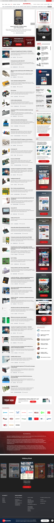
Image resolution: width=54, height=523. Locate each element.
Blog (3, 4)
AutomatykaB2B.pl (30, 507)
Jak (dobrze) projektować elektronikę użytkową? (20, 307)
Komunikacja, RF (16, 106)
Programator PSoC (14, 386)
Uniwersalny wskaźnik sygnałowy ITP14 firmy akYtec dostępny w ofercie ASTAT (23, 367)
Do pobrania (45, 4)
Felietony (14, 57)
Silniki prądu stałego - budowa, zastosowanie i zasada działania (40, 101)
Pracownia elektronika (17, 233)
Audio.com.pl (29, 499)
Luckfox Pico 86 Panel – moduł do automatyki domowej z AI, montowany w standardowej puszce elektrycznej (22, 278)
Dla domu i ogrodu (17, 194)
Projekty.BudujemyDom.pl (18, 500)
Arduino (14, 6)
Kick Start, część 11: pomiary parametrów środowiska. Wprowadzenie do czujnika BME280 (19, 28)
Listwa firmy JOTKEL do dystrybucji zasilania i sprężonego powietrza (22, 110)
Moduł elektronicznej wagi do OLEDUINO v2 (45, 63)
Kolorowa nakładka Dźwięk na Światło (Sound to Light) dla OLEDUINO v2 (44, 48)
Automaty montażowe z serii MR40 (17, 336)
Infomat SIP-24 (14, 207)
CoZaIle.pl (16, 501)
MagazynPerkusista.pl (31, 501)
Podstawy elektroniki (20, 34)
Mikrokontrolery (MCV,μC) (40, 92)
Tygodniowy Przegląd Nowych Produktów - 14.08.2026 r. (21, 168)
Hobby (15, 155)
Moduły (43, 50)
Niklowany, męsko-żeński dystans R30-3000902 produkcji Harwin (22, 71)
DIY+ (11, 4)
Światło (15, 184)
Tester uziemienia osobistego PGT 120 (18, 80)
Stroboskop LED (14, 149)
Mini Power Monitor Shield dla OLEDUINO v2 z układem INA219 (44, 53)
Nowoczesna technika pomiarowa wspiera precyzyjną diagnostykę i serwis (21, 288)
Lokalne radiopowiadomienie (16, 100)
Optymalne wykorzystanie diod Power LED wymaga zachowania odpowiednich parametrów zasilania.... (22, 220)
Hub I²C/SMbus (14, 258)
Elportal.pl (29, 509)
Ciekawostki (15, 116)
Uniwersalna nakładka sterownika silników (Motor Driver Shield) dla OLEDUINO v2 (45, 58)
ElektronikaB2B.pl (30, 506)
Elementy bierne (40, 6)
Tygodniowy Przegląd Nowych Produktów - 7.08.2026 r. (21, 326)
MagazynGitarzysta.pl (31, 500)
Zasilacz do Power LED (15, 217)
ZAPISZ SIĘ (45, 520)
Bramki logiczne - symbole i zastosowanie (40, 95)
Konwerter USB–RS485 (15, 158)
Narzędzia (15, 254)
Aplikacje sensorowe (17, 135)
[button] (32, 24)
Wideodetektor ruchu (15, 129)
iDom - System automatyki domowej (18, 188)
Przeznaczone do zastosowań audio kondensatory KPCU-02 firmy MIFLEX (22, 198)
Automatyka (21, 6)
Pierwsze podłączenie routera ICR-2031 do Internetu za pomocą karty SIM (21, 377)
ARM (16, 6)
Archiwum (42, 4)
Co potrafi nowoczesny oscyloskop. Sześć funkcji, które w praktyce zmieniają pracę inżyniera (22, 347)
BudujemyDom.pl (17, 499)
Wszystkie (49, 6)
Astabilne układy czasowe (16, 356)
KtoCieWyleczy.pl (42, 503)
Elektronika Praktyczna (31, 508)
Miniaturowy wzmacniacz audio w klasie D (19, 317)
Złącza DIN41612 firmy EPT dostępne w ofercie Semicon (21, 139)
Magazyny (38, 4)
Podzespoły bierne (15, 204)
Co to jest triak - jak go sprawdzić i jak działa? (40, 105)
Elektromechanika (34, 6)
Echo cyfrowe (13, 90)
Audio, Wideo (16, 96)
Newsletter (35, 4)
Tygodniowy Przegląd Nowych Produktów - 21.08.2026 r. (21, 51)
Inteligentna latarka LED (15, 178)
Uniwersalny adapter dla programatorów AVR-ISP (20, 227)
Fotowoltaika (45, 6)
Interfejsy (14, 145)
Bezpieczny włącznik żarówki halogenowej (19, 119)
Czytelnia (14, 4)
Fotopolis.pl (41, 499)
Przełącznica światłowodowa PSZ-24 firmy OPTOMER (21, 237)
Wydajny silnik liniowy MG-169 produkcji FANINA (20, 267)
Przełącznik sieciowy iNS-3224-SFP (18, 60)
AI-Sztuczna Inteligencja (8, 6)
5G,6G (3, 6)
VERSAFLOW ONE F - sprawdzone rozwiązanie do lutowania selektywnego (22, 298)
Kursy (9, 4)
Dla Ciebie (18, 4)
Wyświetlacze (15, 372)
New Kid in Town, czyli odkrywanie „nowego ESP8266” (40, 90)
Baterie (25, 6)
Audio (18, 6)
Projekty (6, 4)
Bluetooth (28, 6)
